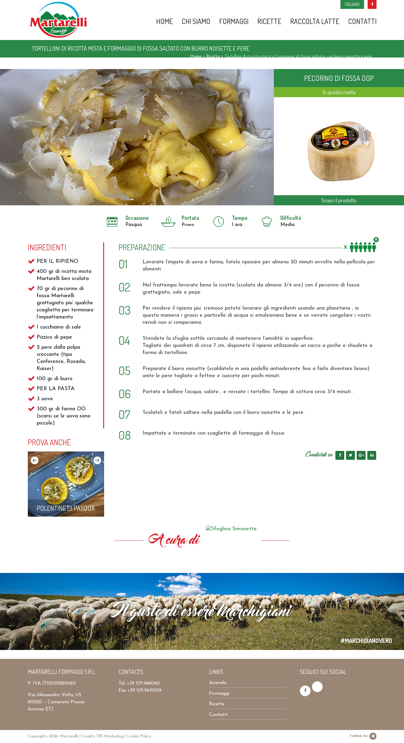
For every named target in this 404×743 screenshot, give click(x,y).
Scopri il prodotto (338, 200)
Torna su (358, 736)
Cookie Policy (138, 736)
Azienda (217, 682)
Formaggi (233, 22)
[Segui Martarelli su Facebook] (305, 691)
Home (164, 22)
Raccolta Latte (314, 22)
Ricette (269, 22)
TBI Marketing (109, 736)
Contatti (362, 22)
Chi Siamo (196, 22)
